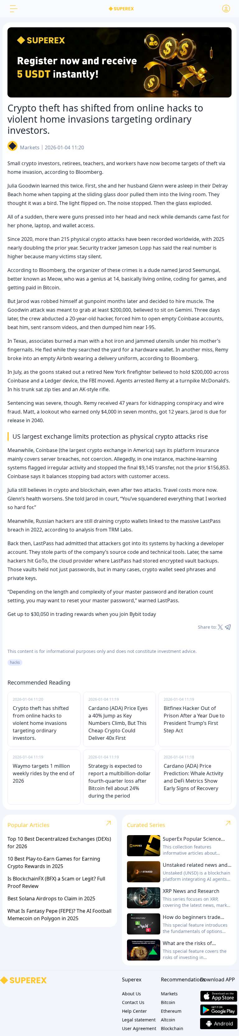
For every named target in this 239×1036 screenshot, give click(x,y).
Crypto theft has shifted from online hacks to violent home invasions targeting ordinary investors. (41, 723)
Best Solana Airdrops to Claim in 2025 (51, 898)
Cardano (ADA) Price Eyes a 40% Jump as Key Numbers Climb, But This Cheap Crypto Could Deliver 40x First (118, 723)
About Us (131, 994)
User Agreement (139, 1028)
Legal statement (139, 1020)
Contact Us (133, 1002)
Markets (30, 147)
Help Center (134, 1011)
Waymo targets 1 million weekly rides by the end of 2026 (43, 773)
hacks (15, 662)
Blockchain (172, 1028)
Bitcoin (168, 1002)
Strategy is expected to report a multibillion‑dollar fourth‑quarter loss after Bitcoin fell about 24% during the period (119, 780)
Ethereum (171, 1011)
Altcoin (168, 1020)
